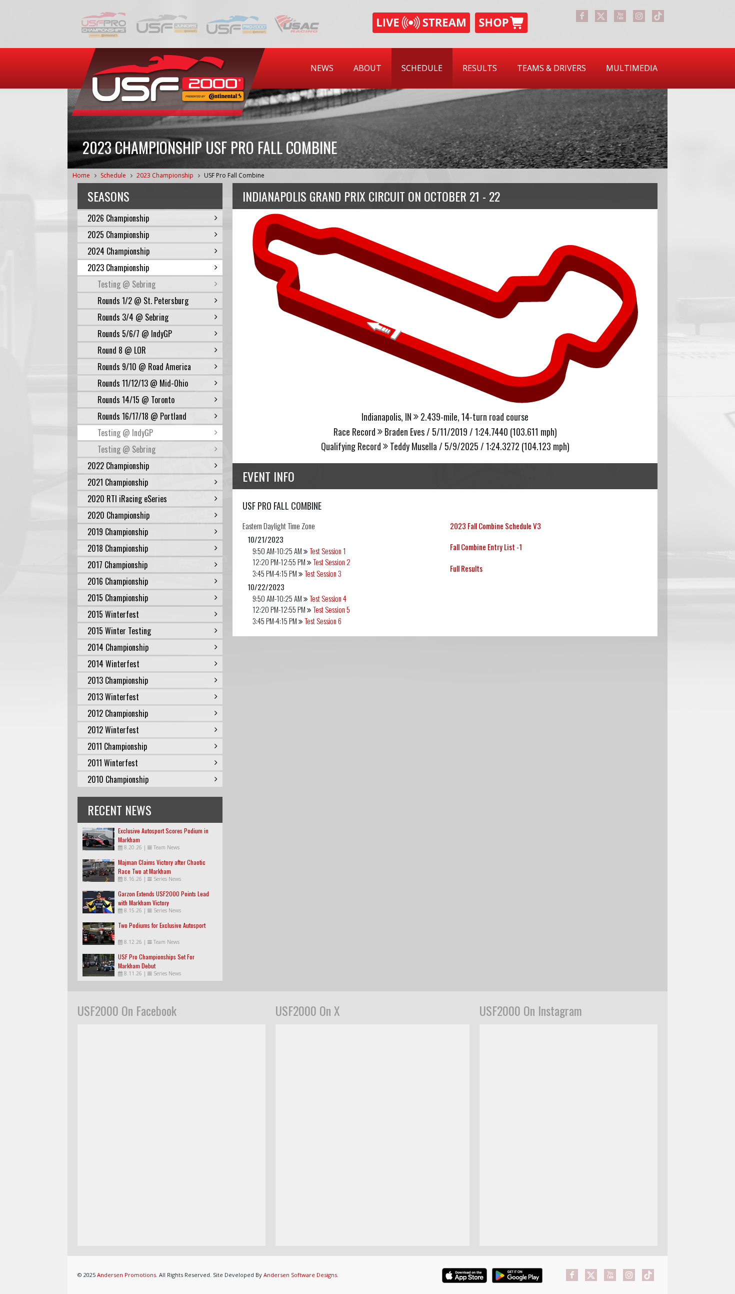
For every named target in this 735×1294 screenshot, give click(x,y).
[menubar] (484, 68)
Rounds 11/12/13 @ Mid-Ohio (143, 383)
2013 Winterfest (113, 697)
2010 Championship (118, 779)
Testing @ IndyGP (125, 433)
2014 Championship (118, 647)
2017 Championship (118, 565)
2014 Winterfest (114, 664)
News (322, 68)
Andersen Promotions (126, 1274)
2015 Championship (118, 598)
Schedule (422, 68)
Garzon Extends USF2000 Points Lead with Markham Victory (163, 898)
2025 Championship (118, 235)
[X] (601, 16)
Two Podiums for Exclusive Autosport (162, 925)
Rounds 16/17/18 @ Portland (142, 416)
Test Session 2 (331, 561)
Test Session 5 (331, 609)
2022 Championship (118, 466)
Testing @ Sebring (127, 284)
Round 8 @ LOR (122, 350)
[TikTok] (658, 16)
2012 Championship (118, 713)
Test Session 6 (323, 620)
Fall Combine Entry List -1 (486, 546)
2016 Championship (118, 581)
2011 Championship (117, 746)
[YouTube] (620, 16)
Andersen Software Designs (300, 1274)
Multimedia (632, 68)
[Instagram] (639, 16)
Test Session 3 (323, 573)
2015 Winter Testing (119, 631)
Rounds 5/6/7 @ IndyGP (135, 334)
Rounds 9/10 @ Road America (144, 367)
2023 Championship (165, 175)
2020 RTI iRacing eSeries (127, 499)
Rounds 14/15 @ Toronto (136, 400)
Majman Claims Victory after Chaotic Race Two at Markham (162, 866)
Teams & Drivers (551, 68)
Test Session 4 (328, 598)
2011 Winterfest (113, 763)
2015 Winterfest (113, 614)
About (368, 68)
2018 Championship (118, 548)
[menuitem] (322, 68)
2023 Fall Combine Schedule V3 (495, 525)
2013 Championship (118, 680)
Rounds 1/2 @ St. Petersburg (143, 301)
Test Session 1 (328, 550)
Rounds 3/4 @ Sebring (133, 317)
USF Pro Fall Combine (234, 175)
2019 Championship (118, 532)
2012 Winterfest (113, 730)
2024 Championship (119, 251)
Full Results (466, 568)
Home (81, 175)
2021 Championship (118, 482)
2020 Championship (119, 515)
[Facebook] (582, 16)
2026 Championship (118, 218)
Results (479, 68)
